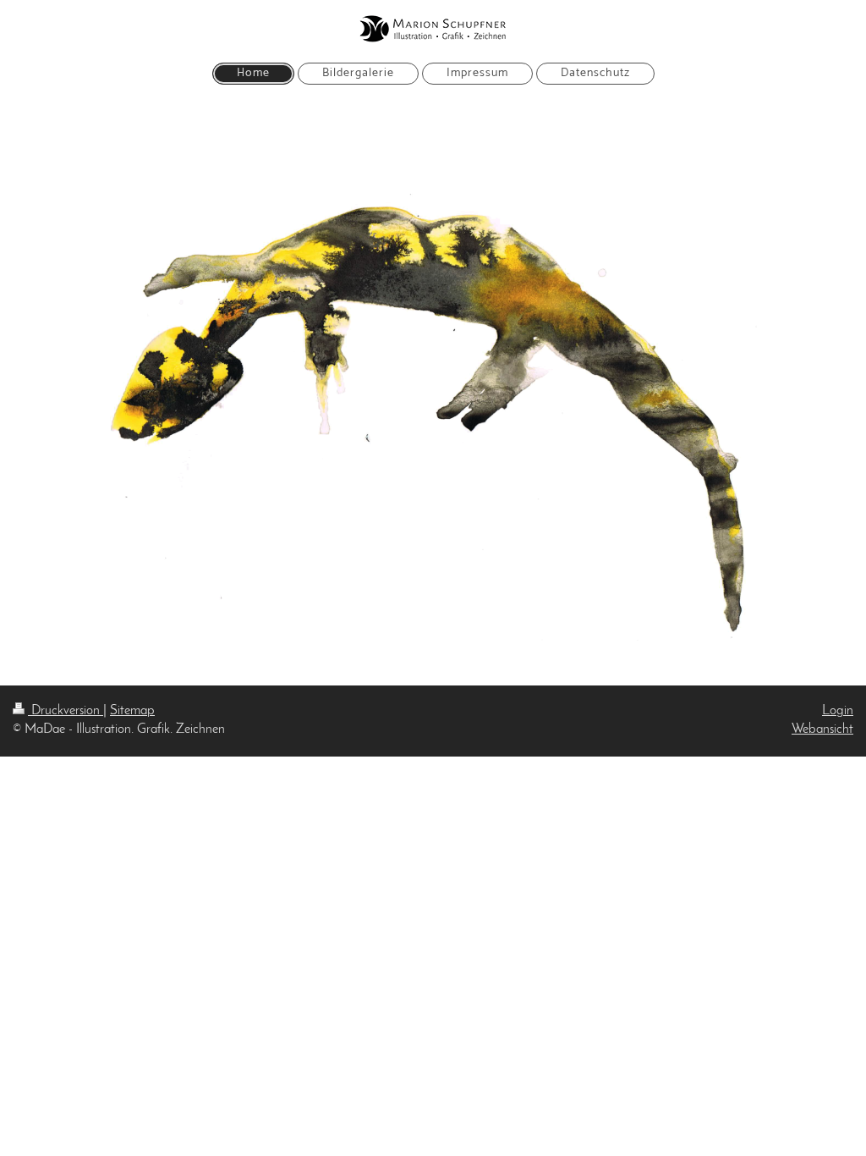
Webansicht (822, 729)
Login (837, 711)
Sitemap (132, 711)
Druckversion (65, 711)
